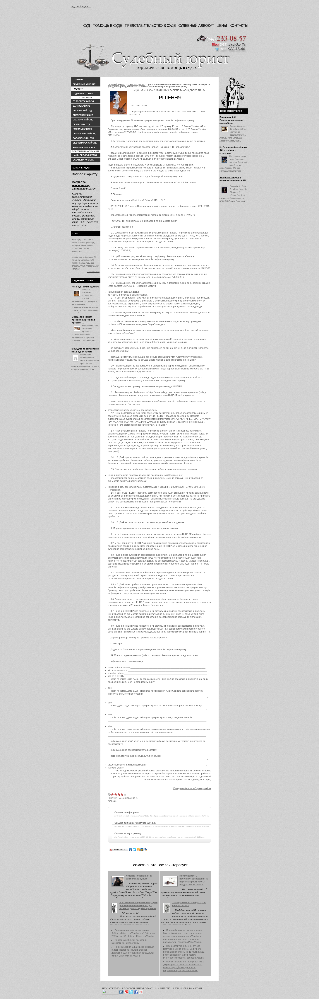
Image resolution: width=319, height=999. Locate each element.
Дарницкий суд (81, 106)
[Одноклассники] (138, 849)
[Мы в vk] (121, 991)
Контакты (239, 25)
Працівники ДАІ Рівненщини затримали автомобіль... (231, 120)
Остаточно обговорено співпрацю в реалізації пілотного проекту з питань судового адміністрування (138, 905)
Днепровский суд (83, 115)
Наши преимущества (85, 155)
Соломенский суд (83, 138)
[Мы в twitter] (131, 991)
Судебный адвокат (81, 7)
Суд (86, 25)
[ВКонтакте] (130, 849)
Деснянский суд (82, 110)
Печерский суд (81, 124)
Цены (222, 25)
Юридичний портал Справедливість (192, 788)
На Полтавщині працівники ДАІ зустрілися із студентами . (233, 150)
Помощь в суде (107, 25)
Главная (78, 80)
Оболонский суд (82, 120)
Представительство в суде (150, 25)
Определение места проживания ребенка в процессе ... (83, 320)
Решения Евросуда (84, 147)
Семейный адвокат (84, 84)
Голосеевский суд (84, 101)
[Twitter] (134, 849)
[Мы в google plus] (126, 991)
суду (135, 159)
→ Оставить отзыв (93, 272)
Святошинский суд (84, 133)
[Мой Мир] (142, 849)
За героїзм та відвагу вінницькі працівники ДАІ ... (232, 180)
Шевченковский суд (85, 143)
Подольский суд (82, 129)
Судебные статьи (83, 93)
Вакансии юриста (83, 160)
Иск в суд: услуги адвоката (85, 287)
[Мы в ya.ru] (141, 991)
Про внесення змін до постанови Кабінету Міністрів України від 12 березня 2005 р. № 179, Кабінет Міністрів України (133, 933)
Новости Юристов (136, 84)
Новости (78, 89)
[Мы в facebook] (136, 991)
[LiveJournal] (146, 849)
